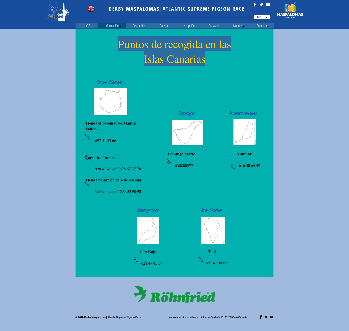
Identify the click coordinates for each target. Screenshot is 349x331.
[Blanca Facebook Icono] (254, 4)
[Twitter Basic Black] (266, 317)
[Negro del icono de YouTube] (271, 317)
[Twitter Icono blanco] (261, 4)
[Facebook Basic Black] (261, 317)
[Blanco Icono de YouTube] (268, 4)
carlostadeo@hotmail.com (183, 317)
